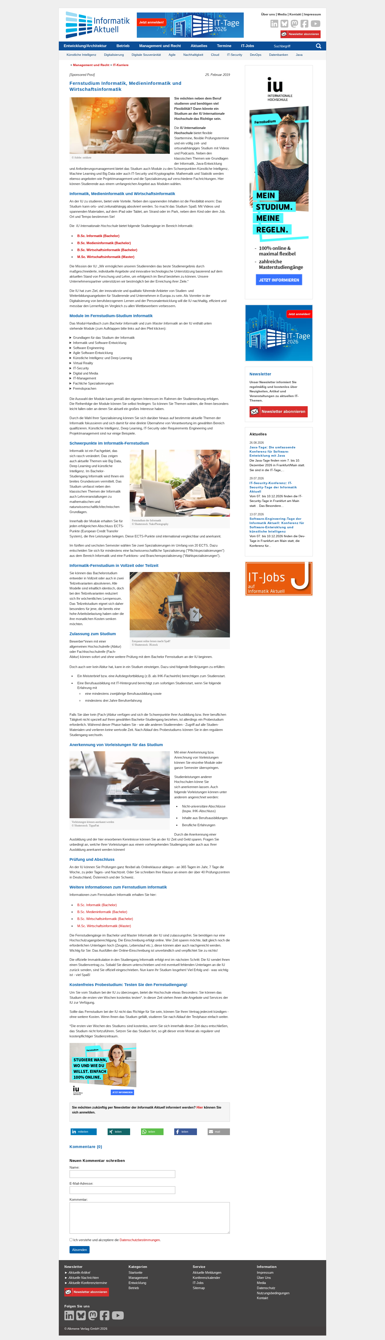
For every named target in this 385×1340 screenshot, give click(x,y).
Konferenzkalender (206, 1278)
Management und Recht (160, 46)
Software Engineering (88, 348)
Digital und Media (85, 373)
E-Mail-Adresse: (81, 1183)
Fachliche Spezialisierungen (93, 383)
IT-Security (234, 54)
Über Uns (264, 1278)
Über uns (268, 14)
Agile (172, 54)
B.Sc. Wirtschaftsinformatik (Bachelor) (107, 250)
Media (282, 14)
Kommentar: (79, 1199)
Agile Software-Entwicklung (93, 353)
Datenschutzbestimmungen (140, 1240)
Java (299, 54)
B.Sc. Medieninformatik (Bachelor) (104, 243)
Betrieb (123, 46)
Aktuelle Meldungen (207, 1272)
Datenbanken (278, 54)
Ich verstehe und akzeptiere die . (116, 1240)
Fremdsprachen (84, 388)
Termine (224, 46)
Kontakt (295, 14)
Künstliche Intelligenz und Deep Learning (102, 358)
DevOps (255, 54)
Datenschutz (266, 1288)
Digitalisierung (114, 54)
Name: (74, 1167)
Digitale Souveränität (146, 54)
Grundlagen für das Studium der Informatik (104, 337)
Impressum (312, 14)
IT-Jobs (247, 46)
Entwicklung (137, 1283)
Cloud (215, 54)
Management (138, 1278)
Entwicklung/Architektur (85, 46)
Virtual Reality (83, 363)
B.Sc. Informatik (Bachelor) (98, 236)
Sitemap (199, 1288)
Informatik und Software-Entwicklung (99, 343)
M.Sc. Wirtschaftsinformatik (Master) (105, 257)
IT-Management (84, 378)
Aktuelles (199, 46)
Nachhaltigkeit (193, 54)
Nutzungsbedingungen (273, 1293)
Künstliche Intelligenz (81, 54)
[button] (84, 1131)
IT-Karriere (121, 65)
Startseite (135, 1272)
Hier (200, 1107)
